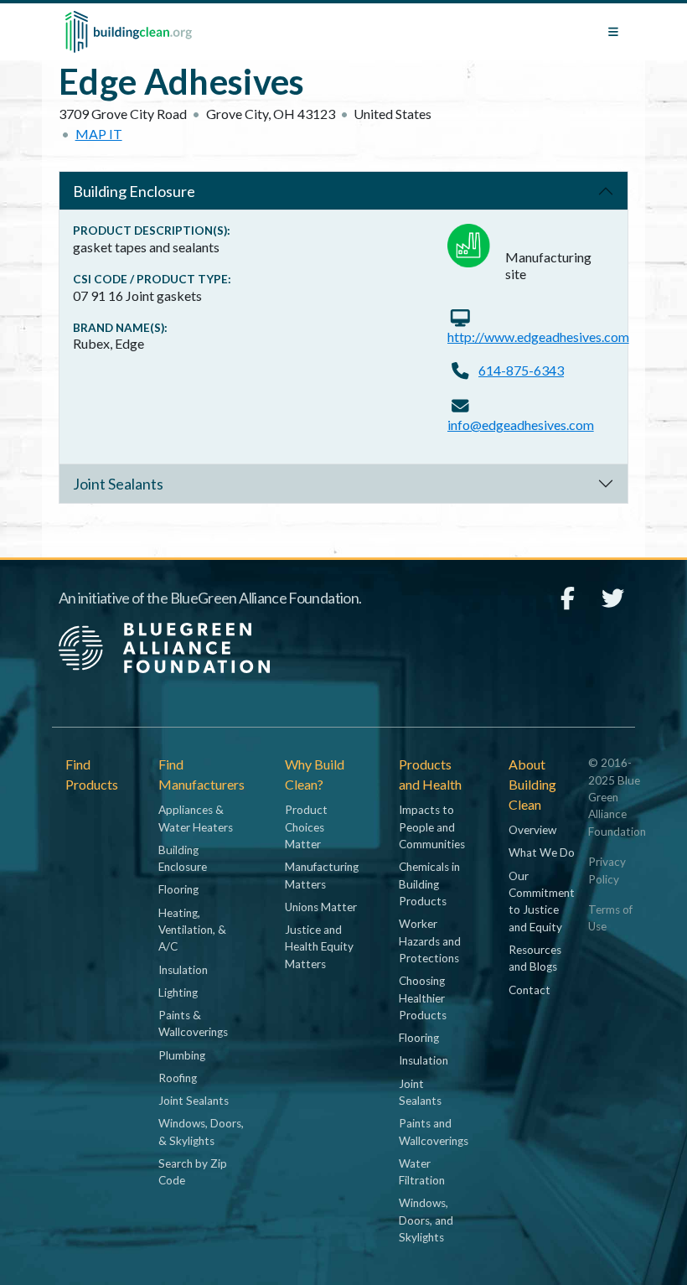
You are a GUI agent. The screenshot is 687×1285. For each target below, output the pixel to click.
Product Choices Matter (306, 827)
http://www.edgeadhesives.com (538, 337)
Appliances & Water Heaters (195, 818)
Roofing (177, 1078)
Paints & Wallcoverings (193, 1023)
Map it (98, 134)
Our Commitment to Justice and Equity (542, 901)
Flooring (178, 889)
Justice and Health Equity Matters (319, 947)
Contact (529, 990)
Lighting (178, 992)
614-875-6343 (521, 370)
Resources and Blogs (535, 958)
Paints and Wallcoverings (433, 1132)
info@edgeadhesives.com (520, 425)
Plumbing (181, 1055)
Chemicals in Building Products (429, 884)
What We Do (542, 852)
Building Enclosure (134, 191)
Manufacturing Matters (322, 875)
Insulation (183, 970)
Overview (532, 830)
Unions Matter (321, 907)
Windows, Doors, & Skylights (201, 1132)
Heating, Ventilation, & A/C (192, 930)
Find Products (91, 774)
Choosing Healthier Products (423, 998)
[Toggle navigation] (613, 32)
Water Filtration (422, 1172)
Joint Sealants (118, 483)
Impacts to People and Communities (432, 827)
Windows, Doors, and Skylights (426, 1220)
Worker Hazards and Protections (430, 941)
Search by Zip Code (192, 1172)
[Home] (128, 32)
